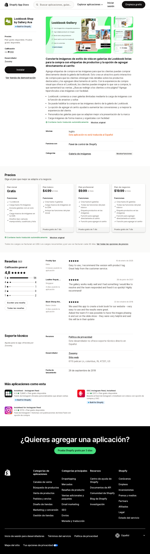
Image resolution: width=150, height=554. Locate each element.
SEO (64, 510)
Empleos (123, 484)
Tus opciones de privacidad (38, 545)
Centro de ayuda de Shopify (100, 480)
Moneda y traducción (73, 521)
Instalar (21, 69)
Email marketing (70, 504)
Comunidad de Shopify (102, 493)
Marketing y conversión (45, 510)
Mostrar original (98, 122)
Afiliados (123, 506)
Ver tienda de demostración (21, 77)
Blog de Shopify (98, 498)
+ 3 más (123, 48)
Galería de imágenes (80, 153)
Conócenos (125, 478)
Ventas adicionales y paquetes (73, 497)
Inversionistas (126, 490)
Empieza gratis (134, 4)
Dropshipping (69, 478)
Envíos (65, 515)
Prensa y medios (127, 495)
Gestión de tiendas (43, 515)
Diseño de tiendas (42, 504)
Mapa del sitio (12, 545)
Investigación (97, 504)
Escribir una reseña (16, 303)
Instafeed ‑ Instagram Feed (26, 390)
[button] (39, 396)
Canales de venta (42, 482)
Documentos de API (100, 487)
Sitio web (74, 357)
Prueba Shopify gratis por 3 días (75, 450)
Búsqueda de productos (46, 487)
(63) (12, 52)
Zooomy (8, 61)
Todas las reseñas (15, 308)
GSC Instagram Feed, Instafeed (101, 390)
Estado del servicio (129, 517)
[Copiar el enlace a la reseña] (57, 261)
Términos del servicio (59, 536)
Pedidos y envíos (42, 498)
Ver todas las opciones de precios (112, 244)
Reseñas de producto (73, 490)
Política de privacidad (80, 337)
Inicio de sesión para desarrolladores (24, 536)
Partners (123, 501)
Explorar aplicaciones (88, 4)
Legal (122, 512)
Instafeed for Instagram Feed (27, 407)
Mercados (67, 484)
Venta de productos (43, 493)
